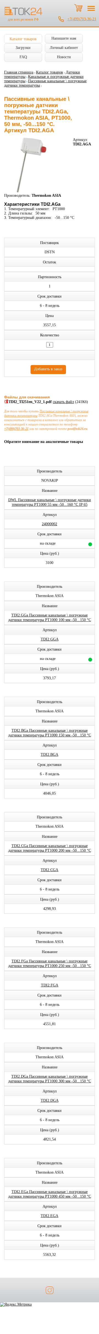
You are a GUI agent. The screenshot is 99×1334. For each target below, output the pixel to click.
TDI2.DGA (50, 1100)
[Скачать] (6, 402)
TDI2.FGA (49, 985)
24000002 (49, 524)
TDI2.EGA (49, 1216)
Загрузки (23, 48)
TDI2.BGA (49, 755)
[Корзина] (78, 8)
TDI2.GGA (50, 639)
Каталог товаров (23, 39)
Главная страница (18, 72)
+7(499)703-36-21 (81, 19)
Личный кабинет (64, 48)
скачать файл (63, 402)
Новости (64, 57)
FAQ (23, 57)
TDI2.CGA (49, 870)
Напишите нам (63, 38)
